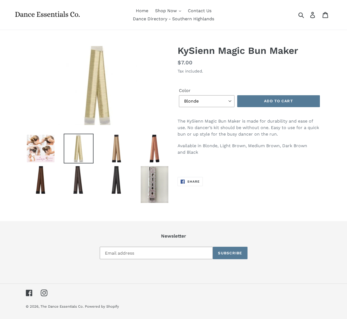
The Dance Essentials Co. (61, 306)
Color (185, 90)
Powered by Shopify (102, 306)
